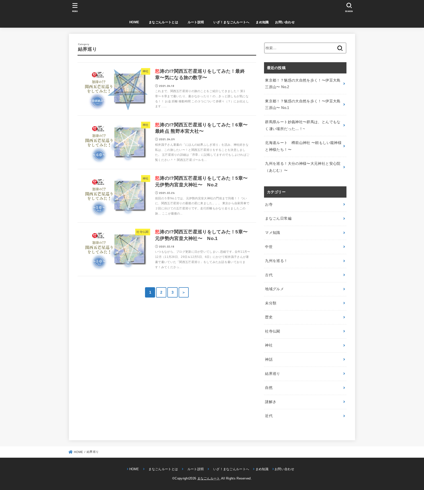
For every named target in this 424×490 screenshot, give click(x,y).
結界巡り (272, 374)
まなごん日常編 (278, 218)
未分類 (270, 303)
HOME (134, 22)
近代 (269, 416)
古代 (269, 275)
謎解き (270, 402)
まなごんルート (208, 478)
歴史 (269, 317)
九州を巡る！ (276, 261)
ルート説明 (194, 22)
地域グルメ (274, 289)
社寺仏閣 (272, 331)
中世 (269, 247)
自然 (269, 388)
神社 (269, 345)
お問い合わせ (285, 22)
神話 (269, 359)
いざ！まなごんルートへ (230, 22)
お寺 (269, 204)
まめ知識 (262, 22)
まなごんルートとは (162, 22)
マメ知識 (272, 233)
